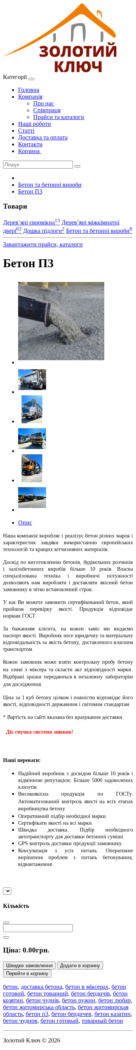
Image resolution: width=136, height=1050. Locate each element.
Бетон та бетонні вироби (50, 184)
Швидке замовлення (29, 965)
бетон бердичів (90, 993)
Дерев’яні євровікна (31, 222)
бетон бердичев (71, 1014)
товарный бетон (102, 1020)
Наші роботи (34, 124)
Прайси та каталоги (58, 117)
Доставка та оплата (43, 137)
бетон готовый (59, 1020)
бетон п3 (37, 1014)
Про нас (43, 103)
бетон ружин (78, 1000)
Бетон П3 (30, 191)
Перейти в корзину (27, 973)
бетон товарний (47, 993)
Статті (26, 130)
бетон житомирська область (39, 1007)
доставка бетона (41, 986)
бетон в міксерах (86, 986)
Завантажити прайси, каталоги (43, 244)
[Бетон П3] (61, 362)
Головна (28, 90)
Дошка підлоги (44, 231)
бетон (10, 986)
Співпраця (46, 110)
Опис (25, 522)
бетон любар (114, 1000)
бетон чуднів (42, 1000)
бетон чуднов (20, 1020)
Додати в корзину (80, 965)
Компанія (30, 96)
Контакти (30, 144)
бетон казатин (112, 1014)
